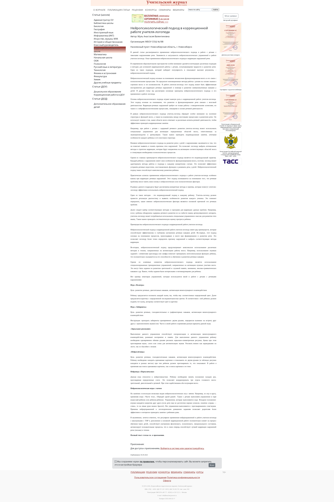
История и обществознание (108, 41)
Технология (100, 70)
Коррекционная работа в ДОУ (109, 94)
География (99, 29)
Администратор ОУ (104, 20)
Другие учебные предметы (107, 82)
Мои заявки (231, 15)
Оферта (167, 480)
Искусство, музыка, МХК (106, 38)
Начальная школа (103, 57)
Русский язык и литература (107, 67)
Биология (99, 26)
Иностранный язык (103, 32)
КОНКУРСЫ (151, 9)
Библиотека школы (103, 23)
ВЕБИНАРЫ (178, 9)
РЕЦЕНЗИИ (137, 9)
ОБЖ (96, 60)
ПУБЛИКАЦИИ (138, 472)
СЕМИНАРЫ (165, 9)
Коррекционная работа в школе (107, 50)
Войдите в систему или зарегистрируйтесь (182, 448)
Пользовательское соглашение (150, 477)
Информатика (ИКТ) (104, 35)
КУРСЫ (199, 472)
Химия (97, 79)
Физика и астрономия (105, 73)
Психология (100, 63)
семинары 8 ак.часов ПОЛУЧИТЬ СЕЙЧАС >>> (156, 18)
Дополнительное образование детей (110, 105)
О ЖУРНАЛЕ (99, 9)
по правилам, (147, 461)
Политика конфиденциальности (183, 477)
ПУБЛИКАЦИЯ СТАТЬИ (119, 9)
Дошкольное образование (107, 91)
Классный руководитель (106, 45)
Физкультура (100, 76)
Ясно (212, 465)
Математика (100, 54)
